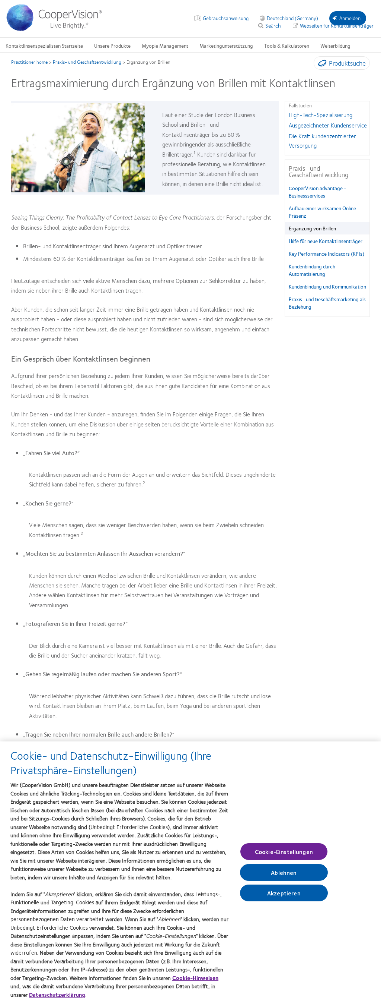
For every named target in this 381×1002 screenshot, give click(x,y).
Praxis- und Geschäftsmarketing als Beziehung (327, 303)
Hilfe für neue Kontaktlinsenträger (325, 241)
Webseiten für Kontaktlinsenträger (337, 25)
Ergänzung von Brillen (312, 228)
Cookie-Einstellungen (284, 851)
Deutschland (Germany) (292, 18)
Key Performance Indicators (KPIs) (326, 253)
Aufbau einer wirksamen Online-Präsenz (324, 212)
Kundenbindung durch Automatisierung (312, 270)
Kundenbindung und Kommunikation (327, 286)
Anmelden (350, 18)
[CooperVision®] (58, 29)
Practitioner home (29, 62)
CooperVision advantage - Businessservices (317, 191)
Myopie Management (165, 45)
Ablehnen (284, 872)
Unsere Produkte (112, 45)
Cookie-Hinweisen (195, 977)
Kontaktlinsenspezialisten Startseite (44, 45)
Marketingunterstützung (226, 45)
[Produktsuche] (320, 64)
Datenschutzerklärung (57, 994)
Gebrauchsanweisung (226, 18)
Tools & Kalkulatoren (286, 45)
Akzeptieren (284, 893)
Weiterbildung (335, 45)
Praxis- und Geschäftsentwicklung (87, 62)
